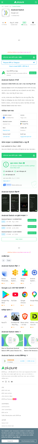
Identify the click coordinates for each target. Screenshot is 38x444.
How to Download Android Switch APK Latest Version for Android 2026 (11, 349)
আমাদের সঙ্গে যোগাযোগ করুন (8, 426)
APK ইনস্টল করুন (6, 390)
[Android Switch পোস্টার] (6, 203)
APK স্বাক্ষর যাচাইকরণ (7, 393)
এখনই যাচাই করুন (6, 136)
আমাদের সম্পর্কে (5, 423)
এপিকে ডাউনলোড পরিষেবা (7, 396)
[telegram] (3, 382)
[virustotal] (24, 163)
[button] (24, 23)
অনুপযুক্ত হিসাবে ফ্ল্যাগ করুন (25, 136)
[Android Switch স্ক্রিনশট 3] (33, 203)
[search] (36, 2)
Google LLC (14, 13)
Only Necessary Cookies (27, 441)
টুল (10, 6)
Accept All (10, 441)
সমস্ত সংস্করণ (19, 239)
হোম (2, 6)
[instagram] (6, 382)
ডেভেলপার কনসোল (5, 407)
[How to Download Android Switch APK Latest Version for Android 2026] (12, 340)
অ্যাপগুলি (6, 6)
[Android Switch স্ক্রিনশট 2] (24, 203)
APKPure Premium (7, 399)
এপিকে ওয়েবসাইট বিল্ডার (6, 409)
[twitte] (9, 382)
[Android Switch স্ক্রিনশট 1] (15, 203)
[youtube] (12, 382)
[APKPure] (19, 2)
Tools (8, 260)
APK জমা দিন (5, 412)
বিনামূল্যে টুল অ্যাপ (6, 130)
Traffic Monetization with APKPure (11, 415)
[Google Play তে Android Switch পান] (24, 124)
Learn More (16, 437)
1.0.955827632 (10, 117)
